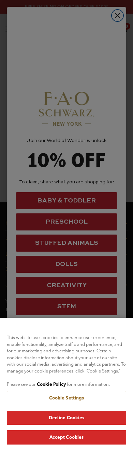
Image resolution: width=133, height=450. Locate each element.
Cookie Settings (66, 397)
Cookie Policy (51, 384)
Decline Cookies (67, 417)
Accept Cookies (66, 437)
